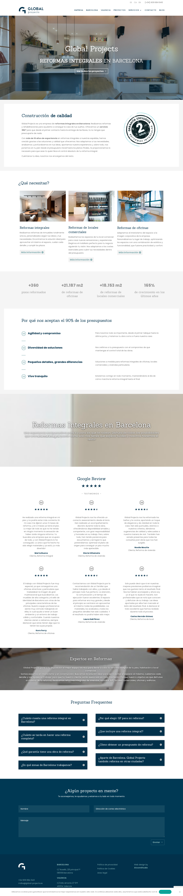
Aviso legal (102, 872)
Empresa (78, 10)
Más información (31, 252)
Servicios (133, 10)
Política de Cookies (106, 868)
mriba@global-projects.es (30, 883)
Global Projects (91, 48)
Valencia (106, 10)
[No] (179, 892)
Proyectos (120, 10)
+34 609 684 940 (26, 880)
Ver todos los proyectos (90, 71)
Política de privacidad (107, 864)
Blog (162, 10)
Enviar (156, 842)
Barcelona (92, 10)
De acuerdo (165, 892)
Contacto (150, 10)
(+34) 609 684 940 (154, 2)
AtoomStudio (141, 867)
